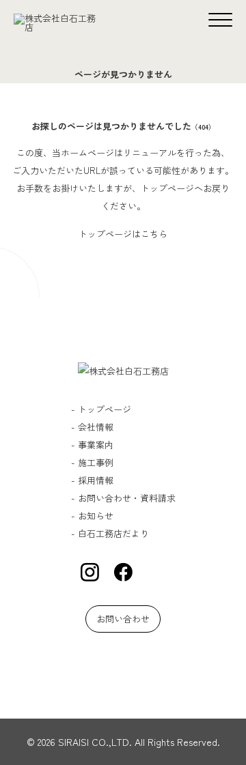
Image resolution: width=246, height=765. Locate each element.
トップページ (104, 409)
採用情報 (95, 480)
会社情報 (95, 426)
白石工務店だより (113, 533)
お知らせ (95, 515)
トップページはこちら (123, 233)
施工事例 (95, 462)
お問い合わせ (123, 618)
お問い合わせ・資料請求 (127, 497)
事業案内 (95, 444)
